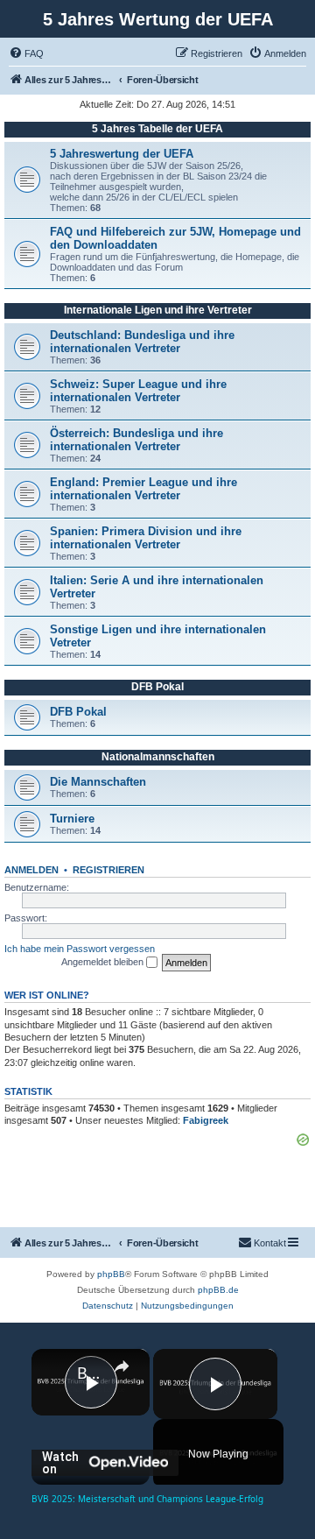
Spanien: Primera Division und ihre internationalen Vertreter (146, 538)
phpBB (111, 1274)
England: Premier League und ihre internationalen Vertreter (143, 489)
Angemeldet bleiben (103, 962)
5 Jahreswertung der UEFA (121, 153)
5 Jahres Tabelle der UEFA (157, 129)
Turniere (72, 818)
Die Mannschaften (98, 781)
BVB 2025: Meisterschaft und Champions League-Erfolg (90, 1372)
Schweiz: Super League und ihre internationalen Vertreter (138, 391)
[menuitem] (26, 53)
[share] (121, 1366)
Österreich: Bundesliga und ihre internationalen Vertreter (136, 440)
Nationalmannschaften (158, 757)
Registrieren (108, 870)
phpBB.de (218, 1290)
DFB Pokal (157, 687)
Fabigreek (205, 1120)
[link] (55, 1372)
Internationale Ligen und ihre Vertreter (158, 310)
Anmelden (31, 870)
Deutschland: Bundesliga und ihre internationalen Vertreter (142, 341)
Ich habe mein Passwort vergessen (79, 948)
